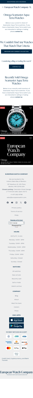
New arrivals (16, 275)
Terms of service (16, 211)
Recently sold (16, 278)
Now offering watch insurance (16, 1)
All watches (16, 271)
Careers (16, 307)
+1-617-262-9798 (16, 194)
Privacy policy (16, 207)
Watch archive (16, 286)
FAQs (16, 215)
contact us (18, 31)
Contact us (16, 66)
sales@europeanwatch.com (16, 197)
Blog (16, 296)
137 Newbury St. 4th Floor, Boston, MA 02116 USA (16, 185)
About (16, 299)
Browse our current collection (16, 51)
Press (16, 311)
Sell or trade (16, 282)
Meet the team (16, 303)
